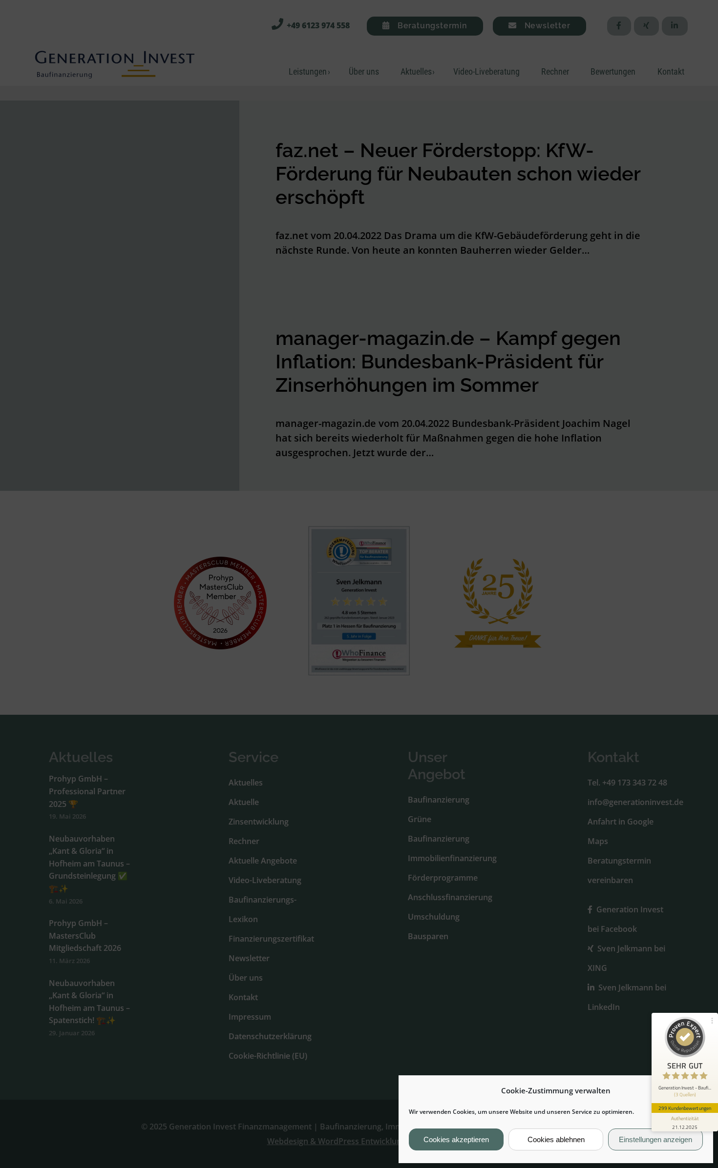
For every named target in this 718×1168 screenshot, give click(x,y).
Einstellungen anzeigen (655, 1139)
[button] (698, 1090)
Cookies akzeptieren (456, 1139)
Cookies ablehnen (556, 1139)
